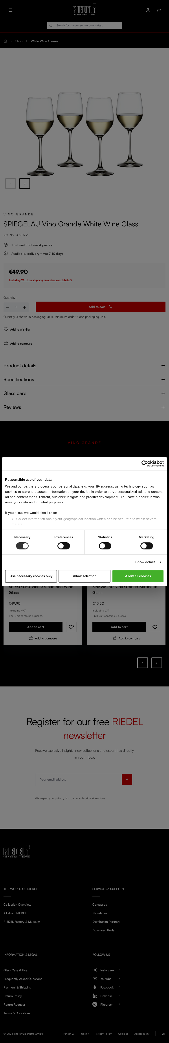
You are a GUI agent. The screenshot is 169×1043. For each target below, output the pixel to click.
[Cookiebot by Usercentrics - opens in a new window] (144, 463)
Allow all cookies (138, 576)
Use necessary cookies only (31, 576)
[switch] (63, 546)
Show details (145, 562)
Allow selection (84, 576)
